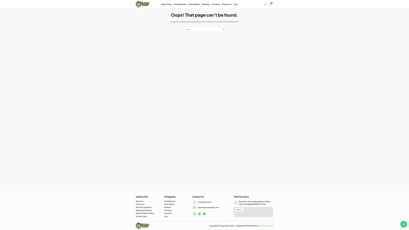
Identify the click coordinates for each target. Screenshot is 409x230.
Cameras (216, 4)
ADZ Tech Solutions (265, 226)
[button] (403, 224)
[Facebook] (199, 214)
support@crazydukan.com (208, 207)
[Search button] (224, 29)
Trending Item (180, 4)
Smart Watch (194, 4)
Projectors (226, 4)
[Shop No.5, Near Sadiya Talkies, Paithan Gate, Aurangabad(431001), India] (236, 203)
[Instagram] (194, 214)
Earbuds (206, 4)
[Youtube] (204, 214)
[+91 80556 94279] (194, 202)
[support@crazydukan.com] (194, 208)
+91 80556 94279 (204, 202)
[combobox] (202, 29)
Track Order (166, 4)
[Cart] (270, 4)
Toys (236, 4)
